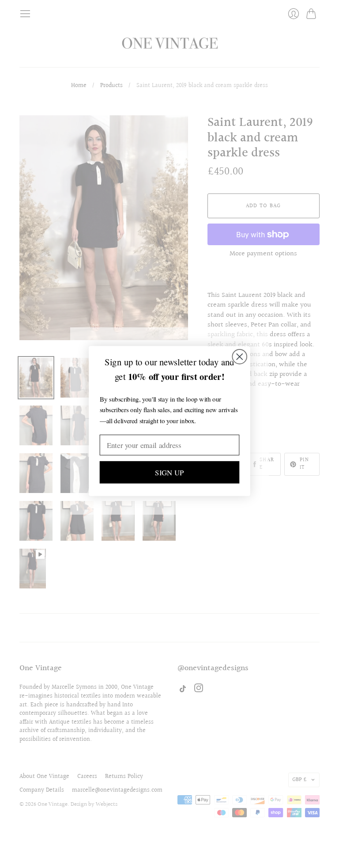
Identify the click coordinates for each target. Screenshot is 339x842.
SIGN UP (169, 472)
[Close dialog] (239, 356)
